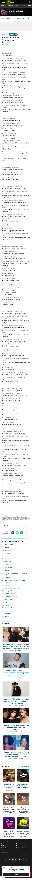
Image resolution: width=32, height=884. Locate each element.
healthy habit (8, 567)
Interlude (7, 605)
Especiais (3, 844)
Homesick (7, 564)
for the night (8, 561)
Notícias (29, 18)
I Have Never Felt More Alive (12, 588)
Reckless (7, 553)
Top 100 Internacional (7, 850)
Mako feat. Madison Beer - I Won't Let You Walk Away (16, 574)
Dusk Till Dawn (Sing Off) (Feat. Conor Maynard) (15, 581)
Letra (3, 34)
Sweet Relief (8, 608)
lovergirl (7, 547)
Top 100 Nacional (5, 848)
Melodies (7, 616)
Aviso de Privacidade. (16, 871)
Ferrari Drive (8, 611)
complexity (8, 613)
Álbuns (8, 18)
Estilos (17, 6)
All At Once (7, 585)
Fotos (13, 18)
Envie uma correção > (22, 526)
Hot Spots (3, 846)
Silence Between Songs (11, 596)
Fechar (16, 874)
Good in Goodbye (9, 593)
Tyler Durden (8, 599)
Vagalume (8, 2)
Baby (6, 556)
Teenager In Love (9, 591)
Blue (6, 602)
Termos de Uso (20, 846)
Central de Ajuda (20, 844)
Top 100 (10, 6)
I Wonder (7, 559)
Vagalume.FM (25, 766)
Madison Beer (16, 11)
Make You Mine (9, 544)
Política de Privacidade (22, 848)
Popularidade (20, 18)
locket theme (8, 570)
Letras (2, 18)
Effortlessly (8, 577)
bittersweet (8, 550)
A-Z (24, 6)
